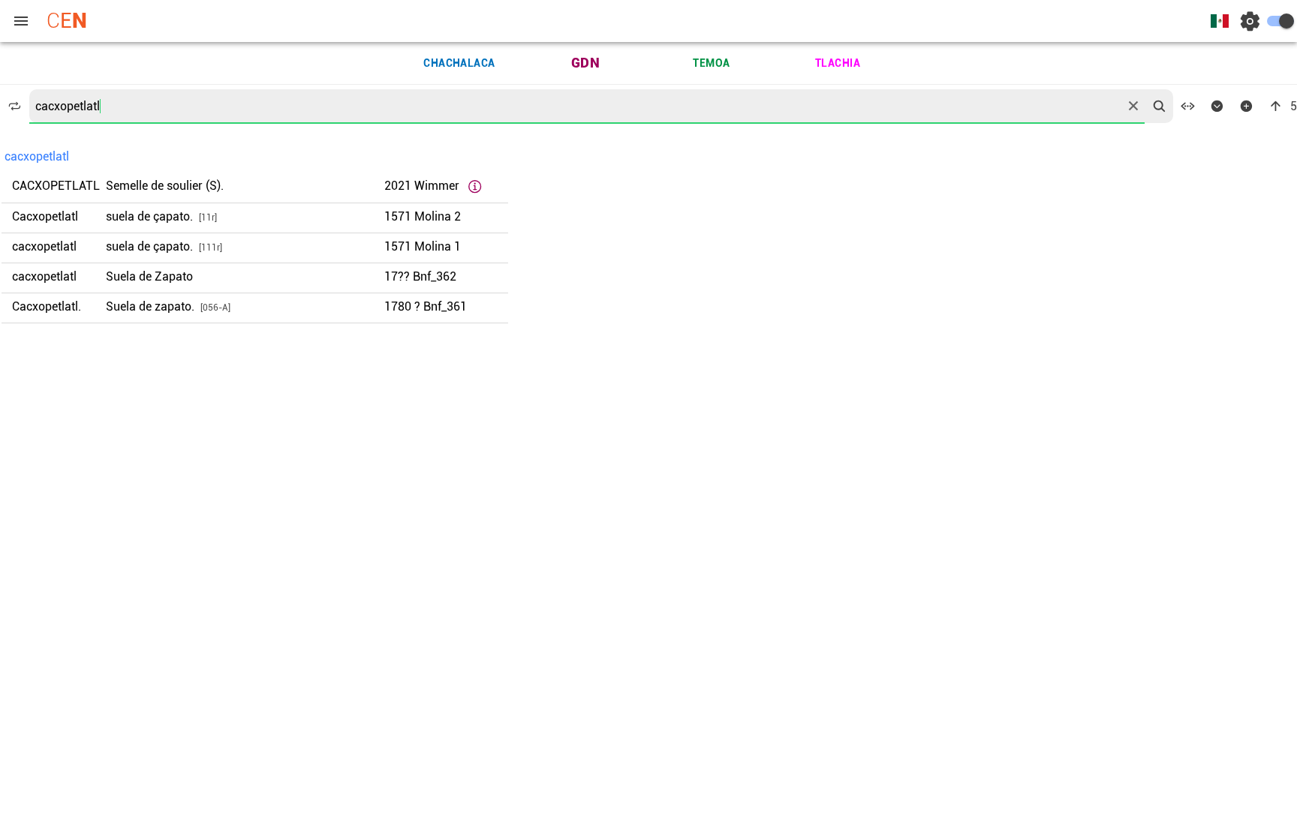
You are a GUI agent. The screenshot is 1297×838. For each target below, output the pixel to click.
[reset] (1133, 106)
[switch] (1280, 21)
